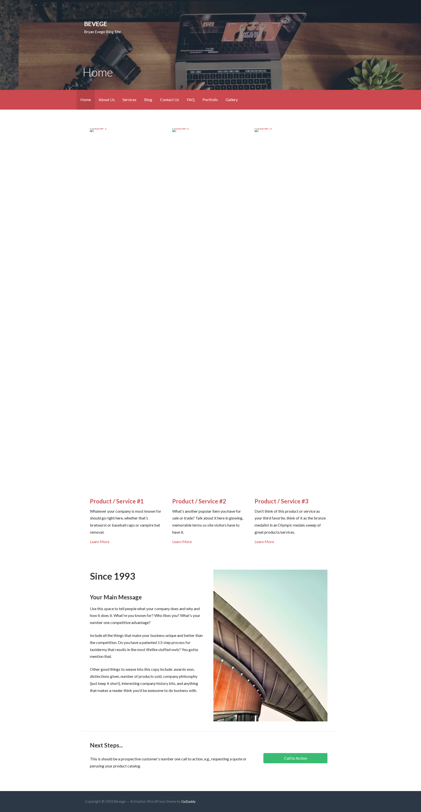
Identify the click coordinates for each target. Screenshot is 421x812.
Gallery (232, 99)
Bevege (95, 23)
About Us (107, 99)
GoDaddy (188, 801)
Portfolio (210, 99)
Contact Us (169, 99)
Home (85, 99)
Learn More (99, 541)
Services (129, 99)
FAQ (191, 99)
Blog (148, 99)
